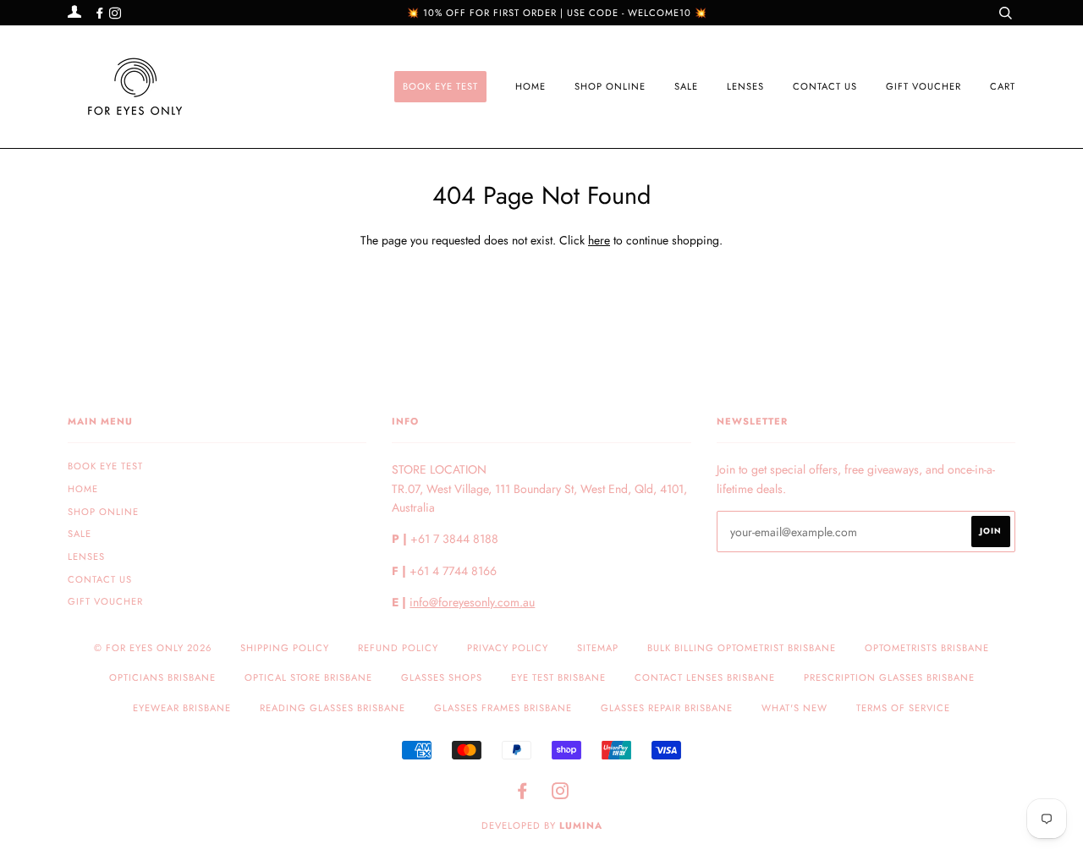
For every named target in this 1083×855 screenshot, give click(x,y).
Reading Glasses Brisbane (332, 708)
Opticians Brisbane (162, 677)
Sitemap (597, 648)
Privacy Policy (507, 648)
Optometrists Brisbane (927, 648)
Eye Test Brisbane (558, 677)
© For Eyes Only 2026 (153, 648)
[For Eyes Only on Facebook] (101, 13)
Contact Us (825, 86)
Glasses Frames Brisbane (503, 708)
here (599, 240)
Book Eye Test (440, 86)
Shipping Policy (284, 648)
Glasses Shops (441, 677)
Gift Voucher (923, 86)
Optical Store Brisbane (308, 677)
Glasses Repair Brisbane (667, 708)
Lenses (745, 86)
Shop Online (610, 86)
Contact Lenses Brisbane (705, 677)
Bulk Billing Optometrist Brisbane (741, 648)
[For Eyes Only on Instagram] (115, 13)
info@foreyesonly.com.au (472, 602)
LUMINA (580, 825)
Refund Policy (398, 648)
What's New (794, 708)
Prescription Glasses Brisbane (889, 677)
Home (530, 86)
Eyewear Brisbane (182, 708)
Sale (686, 86)
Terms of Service (903, 708)
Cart (1002, 86)
